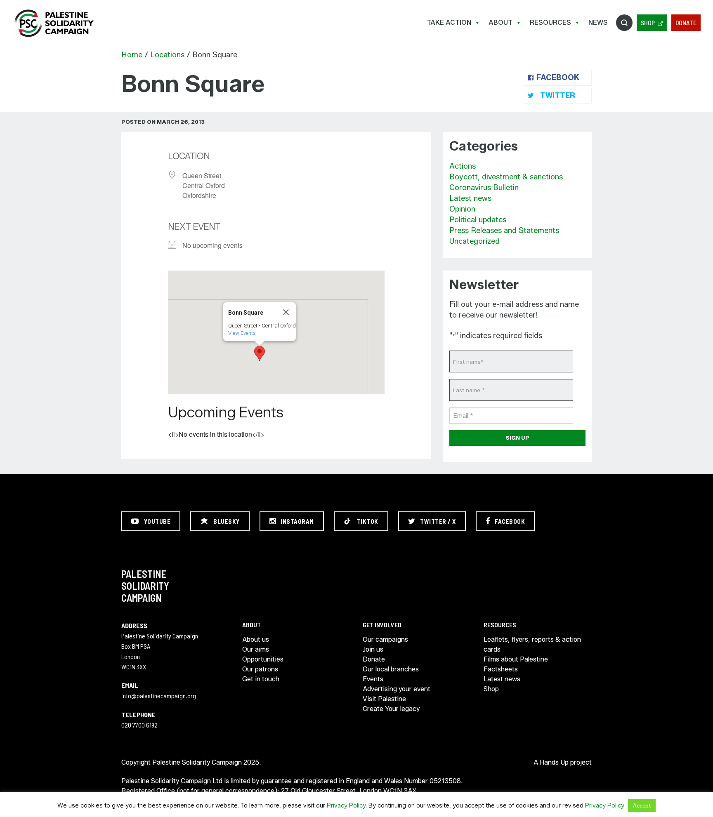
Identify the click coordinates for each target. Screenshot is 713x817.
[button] (259, 353)
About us (255, 639)
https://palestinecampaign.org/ (53, 23)
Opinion (462, 209)
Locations (167, 54)
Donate (685, 22)
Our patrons (260, 669)
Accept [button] (642, 805)
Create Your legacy (391, 709)
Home (131, 54)
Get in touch (260, 679)
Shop (648, 22)
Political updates (477, 219)
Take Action (449, 22)
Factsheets (501, 669)
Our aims (255, 649)
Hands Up (554, 762)
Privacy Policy (346, 805)
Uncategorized (474, 241)
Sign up (517, 437)
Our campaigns (385, 639)
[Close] (286, 312)
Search (624, 22)
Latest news (470, 198)
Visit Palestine (384, 699)
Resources (550, 22)
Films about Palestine (516, 659)
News (598, 22)
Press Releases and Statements (504, 230)
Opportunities (262, 659)
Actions (462, 166)
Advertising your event (396, 689)
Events (373, 679)
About (500, 22)
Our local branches (391, 669)
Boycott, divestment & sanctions (506, 176)
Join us (373, 649)
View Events (242, 333)
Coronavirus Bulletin (484, 187)
